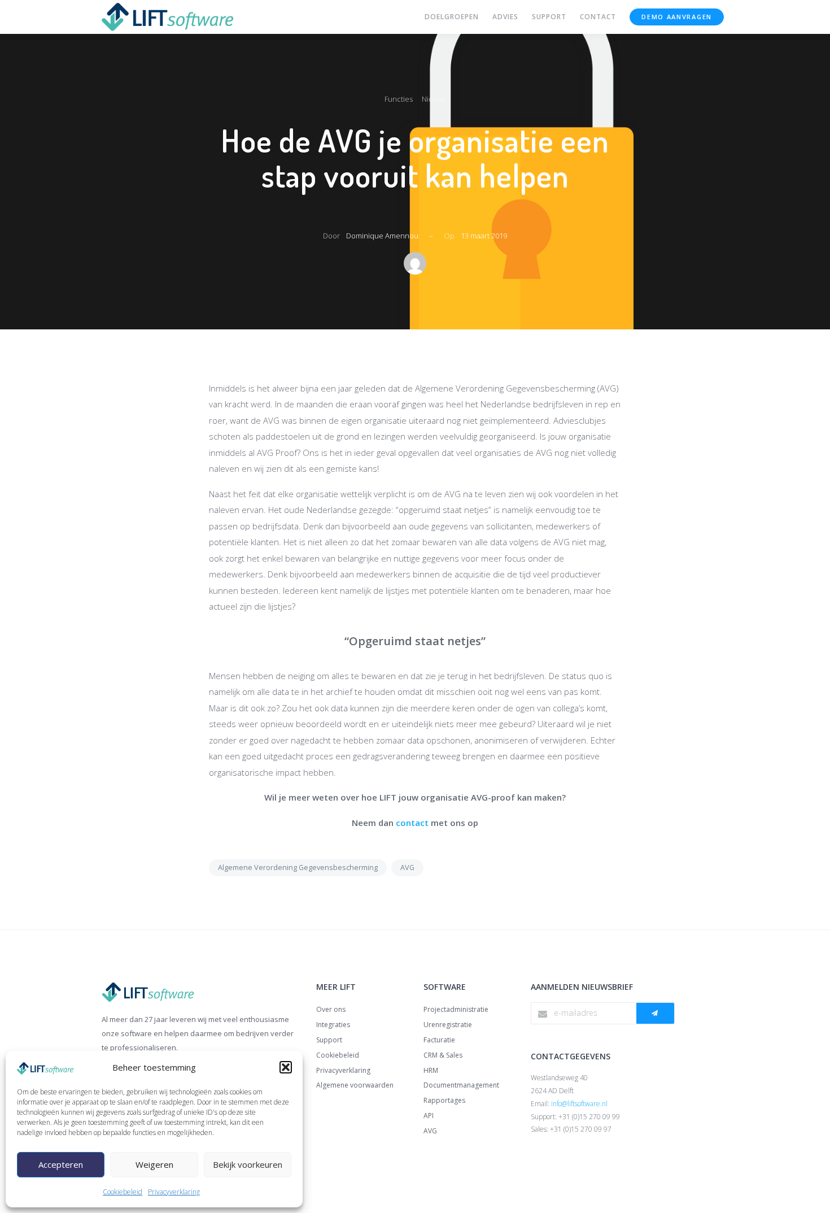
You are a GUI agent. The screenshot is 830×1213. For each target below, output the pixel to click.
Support (329, 1040)
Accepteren (60, 1164)
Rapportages (444, 1100)
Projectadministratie (455, 1009)
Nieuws (434, 99)
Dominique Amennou (382, 236)
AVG (407, 867)
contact (412, 822)
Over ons (331, 1009)
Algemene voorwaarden (355, 1085)
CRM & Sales (442, 1055)
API (428, 1115)
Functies (399, 99)
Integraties (333, 1024)
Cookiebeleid (122, 1192)
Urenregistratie (447, 1024)
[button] (285, 1067)
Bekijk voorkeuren (247, 1164)
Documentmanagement (461, 1085)
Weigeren (154, 1164)
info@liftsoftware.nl (579, 1103)
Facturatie (439, 1040)
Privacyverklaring (174, 1192)
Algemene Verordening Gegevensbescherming (298, 867)
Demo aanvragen (676, 16)
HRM (430, 1070)
